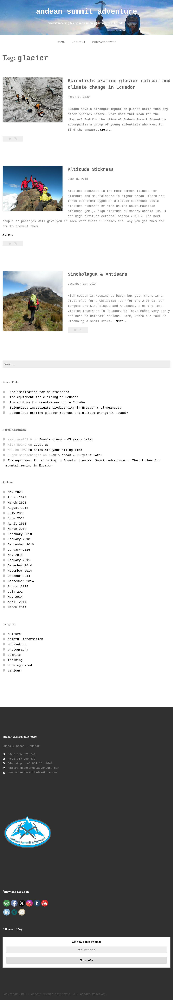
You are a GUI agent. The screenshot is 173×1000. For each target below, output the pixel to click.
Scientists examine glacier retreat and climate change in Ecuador (69, 413)
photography (18, 649)
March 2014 (17, 607)
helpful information (25, 639)
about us (78, 42)
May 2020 (15, 492)
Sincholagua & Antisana (97, 274)
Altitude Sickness (91, 169)
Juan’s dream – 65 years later (66, 439)
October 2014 (19, 576)
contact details (104, 42)
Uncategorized (20, 665)
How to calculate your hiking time (51, 450)
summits (14, 655)
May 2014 (15, 597)
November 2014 (20, 570)
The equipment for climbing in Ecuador (44, 397)
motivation (17, 644)
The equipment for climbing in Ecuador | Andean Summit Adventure (66, 460)
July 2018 (16, 513)
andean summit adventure (86, 11)
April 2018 (17, 523)
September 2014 (21, 581)
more (105, 130)
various (14, 670)
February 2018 (20, 534)
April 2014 (17, 602)
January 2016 (19, 549)
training (15, 660)
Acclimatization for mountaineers (39, 392)
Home (61, 42)
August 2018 (18, 508)
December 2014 (20, 565)
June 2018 (16, 518)
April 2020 (17, 497)
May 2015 (15, 555)
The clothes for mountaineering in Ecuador (48, 402)
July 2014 (16, 591)
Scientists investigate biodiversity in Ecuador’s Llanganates (65, 407)
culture (14, 634)
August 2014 (18, 586)
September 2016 (21, 544)
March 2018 (17, 529)
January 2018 (19, 539)
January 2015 (19, 560)
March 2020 (17, 502)
